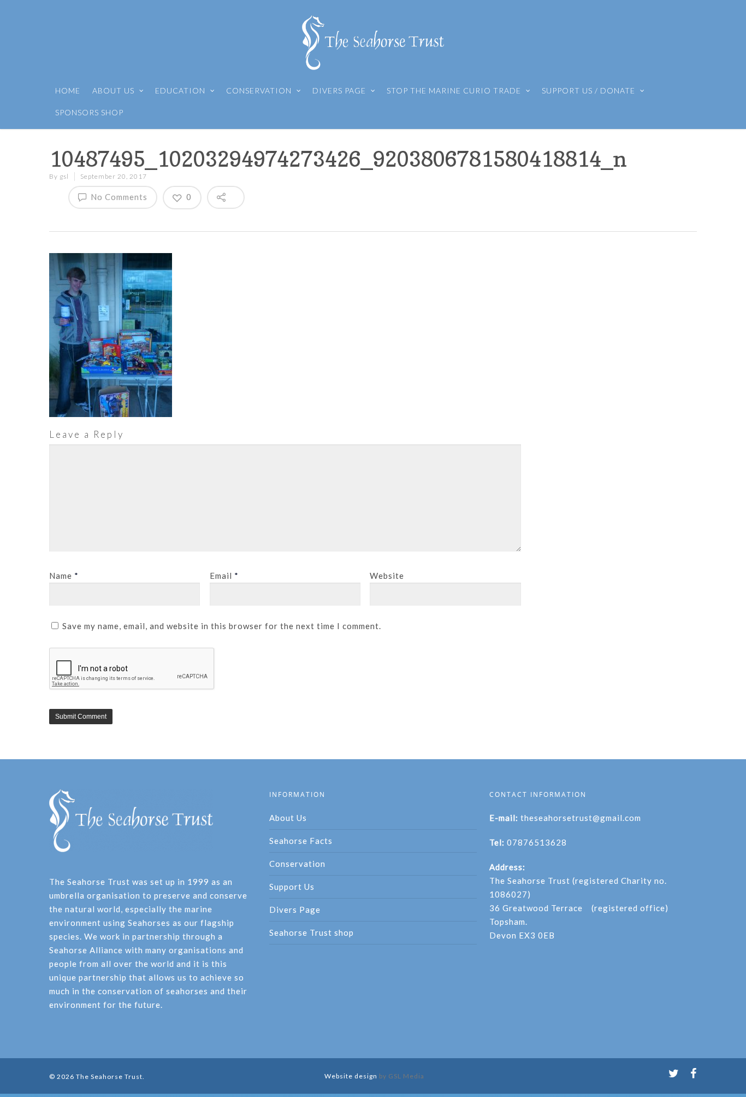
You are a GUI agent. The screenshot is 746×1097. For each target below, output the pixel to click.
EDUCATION (180, 90)
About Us (288, 818)
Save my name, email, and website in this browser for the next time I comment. (221, 626)
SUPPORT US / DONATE (588, 90)
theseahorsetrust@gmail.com (580, 818)
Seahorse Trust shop (311, 932)
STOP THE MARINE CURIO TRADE (454, 90)
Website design (350, 1076)
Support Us (292, 886)
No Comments (117, 197)
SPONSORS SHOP (89, 112)
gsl (64, 176)
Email (224, 575)
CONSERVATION (259, 90)
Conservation (297, 864)
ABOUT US (113, 90)
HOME (67, 90)
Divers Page (295, 909)
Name (64, 575)
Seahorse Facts (301, 841)
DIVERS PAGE (339, 90)
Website (387, 575)
